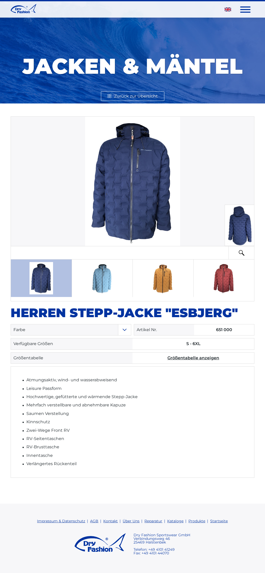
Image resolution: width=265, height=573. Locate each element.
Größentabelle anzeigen (193, 357)
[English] (228, 9)
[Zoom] (241, 252)
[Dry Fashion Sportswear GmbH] (23, 9)
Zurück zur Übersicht (136, 96)
